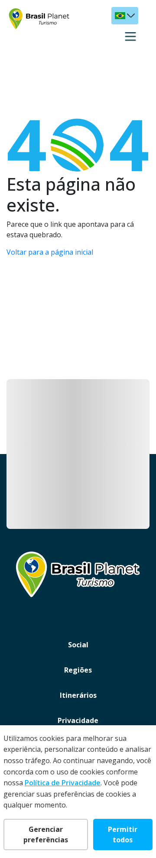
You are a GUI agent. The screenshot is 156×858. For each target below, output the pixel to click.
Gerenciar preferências (45, 834)
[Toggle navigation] (130, 36)
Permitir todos (122, 834)
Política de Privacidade (63, 782)
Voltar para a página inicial (49, 252)
